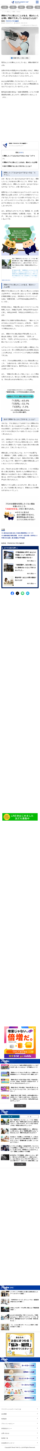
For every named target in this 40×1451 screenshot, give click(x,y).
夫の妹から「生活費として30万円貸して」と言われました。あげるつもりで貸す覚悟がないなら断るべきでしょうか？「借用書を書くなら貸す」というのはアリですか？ (24, 1139)
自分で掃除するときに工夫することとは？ (17, 166)
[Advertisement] (20, 120)
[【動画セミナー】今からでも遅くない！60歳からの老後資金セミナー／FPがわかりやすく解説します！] (20, 1075)
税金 (29, 7)
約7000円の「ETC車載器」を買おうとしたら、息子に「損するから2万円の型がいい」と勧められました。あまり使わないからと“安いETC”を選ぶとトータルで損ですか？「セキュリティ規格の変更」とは (24, 1158)
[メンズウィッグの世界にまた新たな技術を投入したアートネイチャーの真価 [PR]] (20, 1296)
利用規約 (4, 1418)
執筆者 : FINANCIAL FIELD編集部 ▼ (18, 143)
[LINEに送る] (22, 593)
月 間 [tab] (29, 1116)
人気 (4, 7)
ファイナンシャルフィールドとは (11, 1409)
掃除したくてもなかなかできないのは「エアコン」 (18, 157)
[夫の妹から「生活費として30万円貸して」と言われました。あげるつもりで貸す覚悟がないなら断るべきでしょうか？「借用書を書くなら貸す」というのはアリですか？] (5, 1139)
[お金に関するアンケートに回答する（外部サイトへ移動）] (20, 1344)
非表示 (21, 152)
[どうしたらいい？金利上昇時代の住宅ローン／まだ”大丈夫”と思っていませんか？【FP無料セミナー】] (20, 1068)
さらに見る (20, 1105)
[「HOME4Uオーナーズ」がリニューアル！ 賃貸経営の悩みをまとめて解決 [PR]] (20, 1304)
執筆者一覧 (4, 1438)
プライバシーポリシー (7, 1423)
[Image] (20, 817)
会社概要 (4, 1414)
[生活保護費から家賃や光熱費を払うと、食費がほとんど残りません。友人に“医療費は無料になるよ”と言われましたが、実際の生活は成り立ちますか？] (5, 1131)
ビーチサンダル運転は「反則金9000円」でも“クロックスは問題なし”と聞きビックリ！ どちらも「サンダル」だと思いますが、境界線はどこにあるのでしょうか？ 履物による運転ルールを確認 (24, 1148)
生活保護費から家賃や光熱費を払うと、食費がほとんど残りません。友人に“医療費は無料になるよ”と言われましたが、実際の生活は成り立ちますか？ (24, 1130)
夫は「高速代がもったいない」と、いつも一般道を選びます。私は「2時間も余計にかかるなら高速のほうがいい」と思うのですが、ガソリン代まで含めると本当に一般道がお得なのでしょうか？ (24, 1122)
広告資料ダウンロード (7, 1443)
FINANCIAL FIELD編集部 (12, 21)
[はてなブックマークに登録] (27, 593)
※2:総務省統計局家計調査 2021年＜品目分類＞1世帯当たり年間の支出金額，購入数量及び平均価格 (19, 536)
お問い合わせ (5, 1433)
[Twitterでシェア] (17, 593)
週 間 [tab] (10, 1116)
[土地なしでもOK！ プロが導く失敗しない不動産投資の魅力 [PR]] (20, 1311)
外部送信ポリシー (6, 1428)
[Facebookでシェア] (12, 593)
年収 (13, 7)
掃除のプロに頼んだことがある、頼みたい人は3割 (19, 162)
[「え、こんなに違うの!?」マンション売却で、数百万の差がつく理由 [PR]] (20, 1329)
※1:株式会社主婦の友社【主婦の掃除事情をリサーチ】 (17, 533)
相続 (21, 7)
